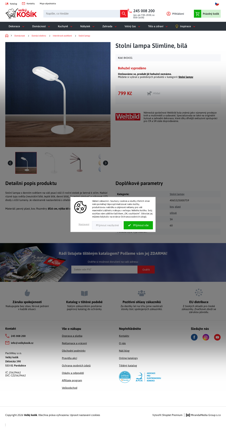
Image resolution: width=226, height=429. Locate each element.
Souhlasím (138, 225)
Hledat (124, 13)
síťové (173, 212)
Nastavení (84, 224)
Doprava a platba (72, 335)
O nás (122, 343)
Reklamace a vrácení (74, 343)
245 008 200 (18, 335)
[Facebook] (194, 337)
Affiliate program (72, 380)
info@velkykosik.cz (22, 342)
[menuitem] (17, 26)
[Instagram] (206, 337)
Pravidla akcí (69, 358)
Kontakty (31, 3)
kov (172, 206)
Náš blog (124, 350)
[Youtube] (217, 337)
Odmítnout (107, 225)
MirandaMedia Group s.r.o (205, 414)
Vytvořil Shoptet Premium (167, 414)
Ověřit (146, 269)
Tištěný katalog (128, 365)
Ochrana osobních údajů (76, 365)
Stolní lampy (186, 76)
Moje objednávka (48, 3)
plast (178, 206)
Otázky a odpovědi (73, 372)
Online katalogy (128, 358)
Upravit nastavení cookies (85, 414)
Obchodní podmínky (74, 350)
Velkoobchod (69, 387)
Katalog (13, 3)
